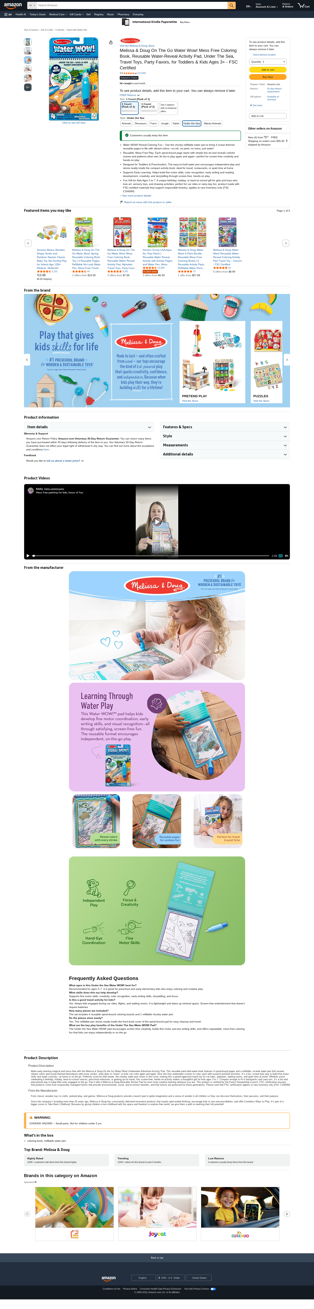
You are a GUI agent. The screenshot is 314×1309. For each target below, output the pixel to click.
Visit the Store (190, 400)
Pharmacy (123, 14)
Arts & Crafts (47, 30)
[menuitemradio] (281, 555)
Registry (99, 14)
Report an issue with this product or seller (148, 202)
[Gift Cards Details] (83, 14)
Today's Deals (38, 14)
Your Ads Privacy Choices (196, 1289)
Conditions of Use (111, 1289)
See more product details (136, 195)
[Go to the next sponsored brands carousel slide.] (287, 1214)
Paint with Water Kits (77, 30)
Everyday (138, 14)
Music (110, 14)
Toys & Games (31, 30)
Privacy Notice (130, 1289)
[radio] (27, 42)
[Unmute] (286, 556)
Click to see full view (73, 122)
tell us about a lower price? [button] (64, 460)
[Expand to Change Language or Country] (153, 1278)
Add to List (257, 115)
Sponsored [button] (29, 1182)
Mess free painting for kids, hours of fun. (60, 492)
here (46, 449)
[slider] (150, 555)
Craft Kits (59, 30)
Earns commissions (54, 488)
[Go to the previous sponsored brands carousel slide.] (27, 1214)
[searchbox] (132, 5)
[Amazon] (13, 5)
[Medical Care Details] (66, 14)
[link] (52, 259)
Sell (88, 14)
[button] (8, 14)
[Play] (27, 555)
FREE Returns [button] (128, 95)
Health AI (21, 14)
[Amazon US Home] (109, 1279)
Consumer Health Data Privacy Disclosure (160, 1289)
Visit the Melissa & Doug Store (137, 45)
